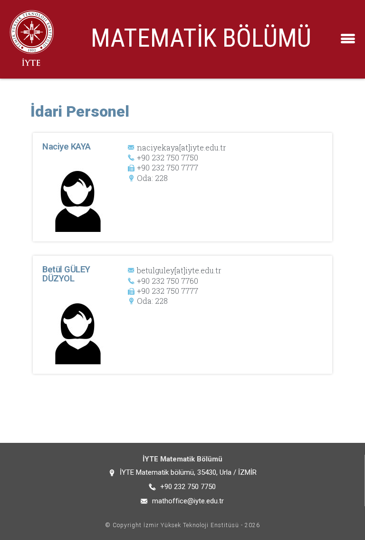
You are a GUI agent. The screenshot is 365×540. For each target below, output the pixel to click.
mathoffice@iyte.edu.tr (188, 501)
